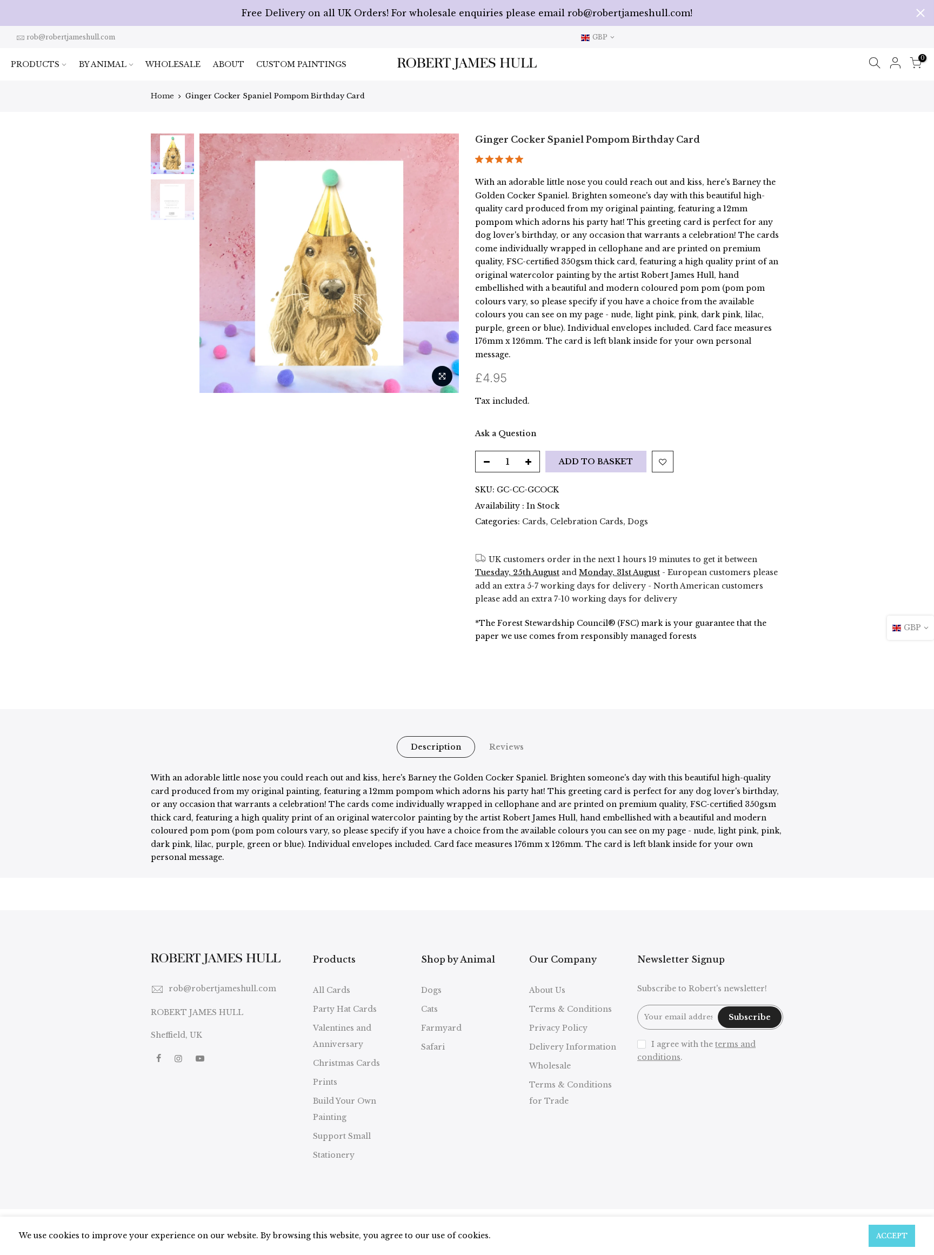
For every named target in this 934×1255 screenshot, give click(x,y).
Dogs (638, 521)
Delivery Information (572, 1047)
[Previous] (218, 263)
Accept (892, 1236)
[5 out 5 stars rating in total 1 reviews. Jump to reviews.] (501, 162)
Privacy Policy (558, 1028)
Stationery (334, 1155)
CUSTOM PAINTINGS (301, 64)
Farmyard (441, 1028)
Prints (325, 1082)
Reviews (506, 747)
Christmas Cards (346, 1063)
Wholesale (550, 1066)
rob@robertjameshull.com (70, 37)
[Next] (440, 263)
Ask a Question (505, 433)
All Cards (331, 990)
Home (162, 96)
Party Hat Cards (345, 1009)
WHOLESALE (173, 64)
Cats (429, 1009)
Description (436, 747)
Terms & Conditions (570, 1009)
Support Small (342, 1136)
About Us (547, 990)
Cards (534, 521)
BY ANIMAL (102, 64)
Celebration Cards (586, 521)
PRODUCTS (35, 64)
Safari (433, 1047)
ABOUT (228, 64)
